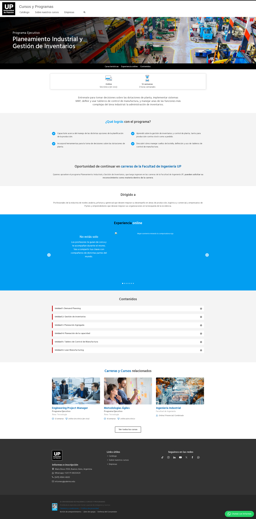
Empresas (113, 464)
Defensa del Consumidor (107, 511)
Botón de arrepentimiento (70, 511)
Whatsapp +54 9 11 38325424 (67, 473)
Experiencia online (129, 66)
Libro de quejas (89, 511)
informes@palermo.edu (65, 481)
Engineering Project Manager (70, 408)
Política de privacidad (90, 508)
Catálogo (113, 456)
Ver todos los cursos (128, 429)
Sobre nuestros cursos (119, 460)
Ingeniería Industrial (168, 408)
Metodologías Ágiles (117, 408)
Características (112, 66)
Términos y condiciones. (69, 508)
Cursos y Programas (36, 7)
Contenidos (145, 66)
